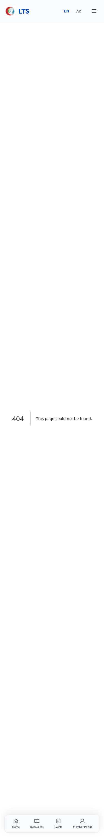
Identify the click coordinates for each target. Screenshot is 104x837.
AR (78, 11)
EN (66, 11)
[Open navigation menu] (94, 11)
